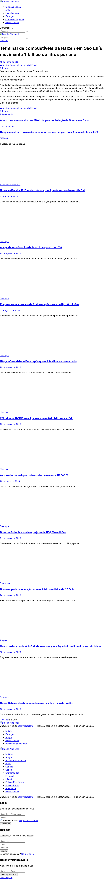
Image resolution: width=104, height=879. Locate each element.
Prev (2, 719)
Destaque (4, 241)
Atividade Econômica (10, 184)
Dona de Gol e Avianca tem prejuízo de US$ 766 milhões (33, 532)
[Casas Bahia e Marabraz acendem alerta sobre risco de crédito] (52, 678)
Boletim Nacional (25, 725)
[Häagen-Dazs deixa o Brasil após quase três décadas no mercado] (52, 336)
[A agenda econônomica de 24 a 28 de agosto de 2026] (52, 222)
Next (6, 719)
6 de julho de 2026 (9, 196)
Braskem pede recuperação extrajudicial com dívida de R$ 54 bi (37, 589)
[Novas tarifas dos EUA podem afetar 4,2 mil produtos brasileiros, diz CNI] (52, 165)
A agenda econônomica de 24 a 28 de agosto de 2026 (31, 247)
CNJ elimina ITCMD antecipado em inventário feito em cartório (36, 418)
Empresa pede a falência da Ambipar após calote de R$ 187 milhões (39, 304)
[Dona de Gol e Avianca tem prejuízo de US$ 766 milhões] (52, 507)
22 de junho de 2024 (10, 481)
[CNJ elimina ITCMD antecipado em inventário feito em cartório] (52, 393)
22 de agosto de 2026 (10, 367)
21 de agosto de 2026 (10, 538)
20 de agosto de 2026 (10, 709)
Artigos (3, 640)
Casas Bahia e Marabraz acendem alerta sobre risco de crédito (36, 703)
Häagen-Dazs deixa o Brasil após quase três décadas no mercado (38, 361)
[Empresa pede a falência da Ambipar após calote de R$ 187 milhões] (52, 279)
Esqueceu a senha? (28, 820)
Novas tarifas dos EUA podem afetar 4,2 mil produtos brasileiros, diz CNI (42, 190)
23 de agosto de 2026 (10, 253)
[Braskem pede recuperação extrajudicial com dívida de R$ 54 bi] (52, 564)
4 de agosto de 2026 (10, 310)
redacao (4, 137)
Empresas (5, 583)
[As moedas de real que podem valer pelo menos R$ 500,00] (52, 450)
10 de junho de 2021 (10, 61)
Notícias (4, 40)
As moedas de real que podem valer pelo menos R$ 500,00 (34, 475)
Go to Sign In (27, 853)
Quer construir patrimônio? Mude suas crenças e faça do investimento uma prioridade (50, 646)
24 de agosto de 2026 (10, 595)
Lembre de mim (10, 820)
